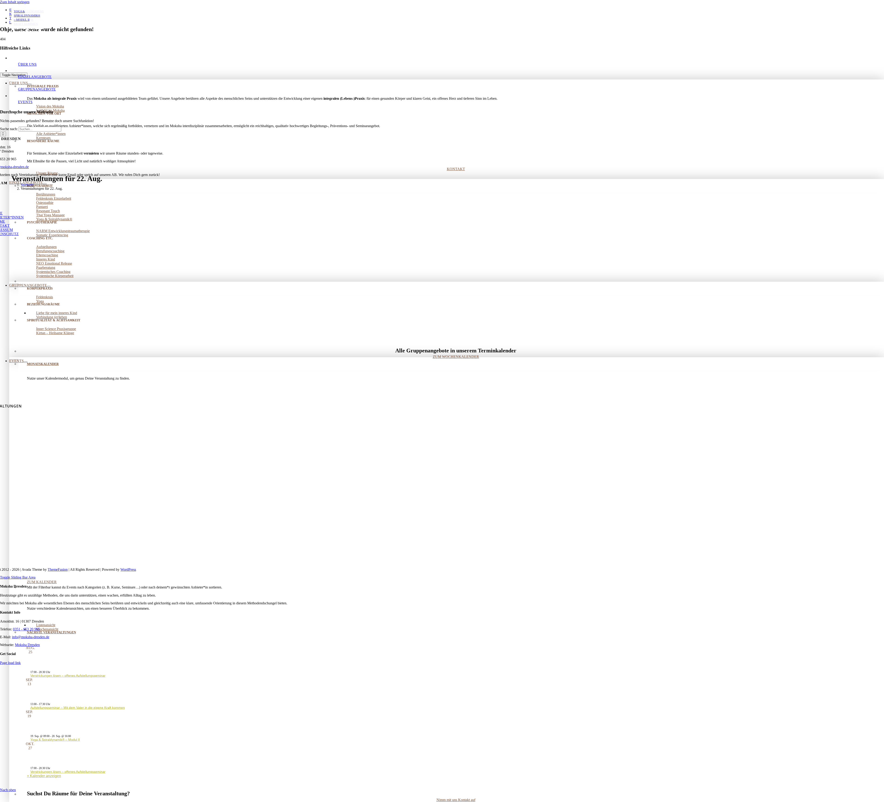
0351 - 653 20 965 (26, 629)
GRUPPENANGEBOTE (37, 89)
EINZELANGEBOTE (35, 77)
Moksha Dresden (27, 645)
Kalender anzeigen (45, 776)
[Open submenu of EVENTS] (25, 362)
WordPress (128, 569)
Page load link (10, 663)
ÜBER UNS (27, 64)
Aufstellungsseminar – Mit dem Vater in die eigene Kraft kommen (77, 707)
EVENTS (25, 102)
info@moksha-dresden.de (30, 637)
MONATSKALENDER (43, 364)
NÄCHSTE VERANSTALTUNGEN (51, 632)
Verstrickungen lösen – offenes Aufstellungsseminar (67, 675)
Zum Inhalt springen (14, 2)
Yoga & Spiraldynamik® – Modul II (55, 739)
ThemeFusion (58, 569)
